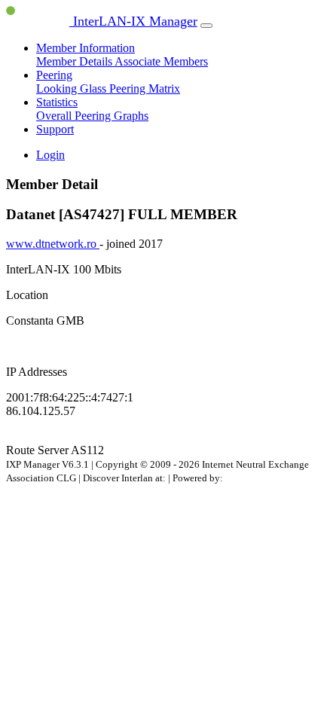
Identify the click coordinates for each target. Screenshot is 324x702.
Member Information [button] (85, 47)
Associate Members (161, 61)
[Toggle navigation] (206, 25)
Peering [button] (54, 75)
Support (55, 129)
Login (50, 154)
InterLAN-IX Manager (133, 21)
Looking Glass (72, 88)
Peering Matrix (144, 88)
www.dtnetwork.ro (52, 243)
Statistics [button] (57, 102)
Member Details (75, 61)
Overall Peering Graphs (92, 115)
